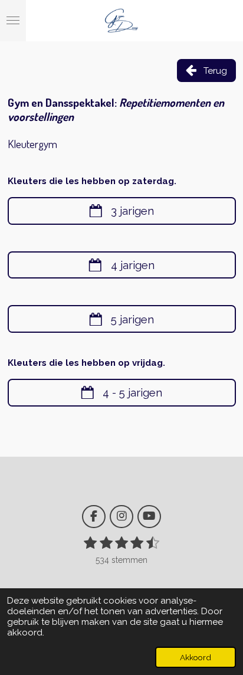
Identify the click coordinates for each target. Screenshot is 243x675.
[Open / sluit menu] (13, 20)
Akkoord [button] (195, 657)
